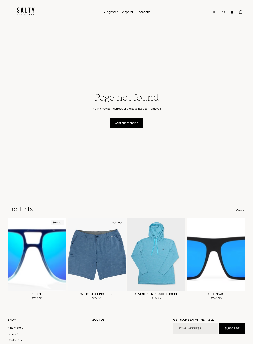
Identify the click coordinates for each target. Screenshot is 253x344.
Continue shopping (126, 123)
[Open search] (223, 12)
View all (240, 210)
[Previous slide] (14, 254)
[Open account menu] (232, 12)
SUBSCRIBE (232, 328)
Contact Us (15, 340)
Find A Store (15, 327)
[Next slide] (60, 254)
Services (13, 334)
